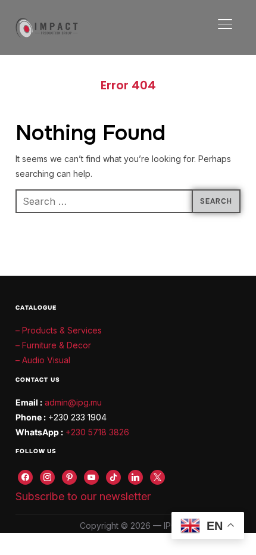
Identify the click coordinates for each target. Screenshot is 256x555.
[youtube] (91, 476)
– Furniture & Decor (53, 345)
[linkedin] (135, 476)
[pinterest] (69, 476)
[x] (157, 476)
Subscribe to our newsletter (83, 496)
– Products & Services (58, 330)
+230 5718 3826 (97, 432)
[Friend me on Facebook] (25, 476)
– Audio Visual (42, 360)
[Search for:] (128, 201)
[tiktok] (113, 476)
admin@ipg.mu (73, 402)
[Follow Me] (47, 476)
